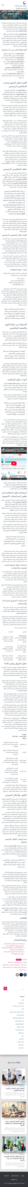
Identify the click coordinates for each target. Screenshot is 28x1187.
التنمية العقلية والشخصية (18, 1018)
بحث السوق (10, 962)
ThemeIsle (6, 1183)
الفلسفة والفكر (20, 1027)
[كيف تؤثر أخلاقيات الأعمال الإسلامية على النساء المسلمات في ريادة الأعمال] (14, 1144)
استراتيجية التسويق (18, 962)
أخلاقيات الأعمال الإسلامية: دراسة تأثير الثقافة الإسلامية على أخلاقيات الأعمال (14, 1123)
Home (22, 1175)
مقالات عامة (21, 1047)
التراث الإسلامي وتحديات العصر (17, 1012)
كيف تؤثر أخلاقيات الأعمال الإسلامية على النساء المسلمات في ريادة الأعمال (14, 1158)
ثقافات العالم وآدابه (19, 1030)
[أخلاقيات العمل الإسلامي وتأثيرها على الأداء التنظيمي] (14, 1076)
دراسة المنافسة (22, 969)
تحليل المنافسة (5, 964)
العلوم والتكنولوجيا (20, 1024)
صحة (22, 1036)
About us (6, 1175)
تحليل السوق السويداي (15, 964)
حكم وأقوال (21, 1032)
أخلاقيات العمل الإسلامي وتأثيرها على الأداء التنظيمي (15, 1089)
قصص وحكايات (20, 1041)
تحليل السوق (23, 964)
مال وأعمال (19, 959)
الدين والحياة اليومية (19, 1021)
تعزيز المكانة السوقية (8, 967)
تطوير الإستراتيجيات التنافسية (19, 967)
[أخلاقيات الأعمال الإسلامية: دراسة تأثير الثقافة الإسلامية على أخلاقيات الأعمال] (14, 1109)
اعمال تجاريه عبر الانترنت (18, 1006)
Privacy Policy (15, 1175)
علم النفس (21, 1039)
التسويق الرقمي (20, 1015)
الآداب (22, 1009)
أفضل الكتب (21, 1003)
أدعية (22, 1000)
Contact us (14, 1179)
